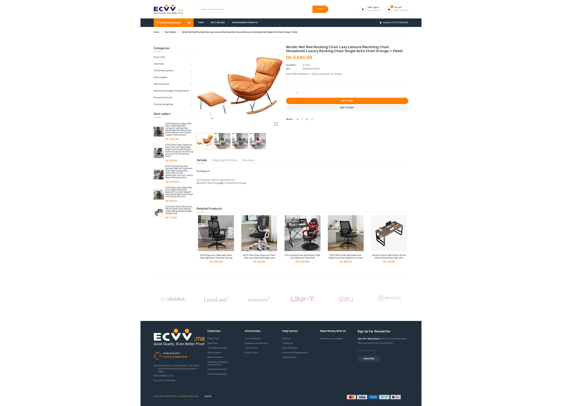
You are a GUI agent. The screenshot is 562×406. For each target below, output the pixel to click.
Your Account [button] (374, 10)
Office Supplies (214, 352)
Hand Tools (212, 343)
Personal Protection (216, 369)
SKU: (288, 69)
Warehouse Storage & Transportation (217, 363)
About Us (286, 338)
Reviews (248, 160)
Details (202, 160)
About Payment (290, 348)
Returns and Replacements (295, 352)
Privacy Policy (251, 352)
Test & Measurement (217, 348)
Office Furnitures (215, 357)
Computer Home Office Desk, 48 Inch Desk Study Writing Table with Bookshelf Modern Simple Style (178, 210)
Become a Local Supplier (331, 338)
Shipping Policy (289, 357)
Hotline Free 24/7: (171, 353)
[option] (205, 141)
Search (207, 396)
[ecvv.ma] (168, 7)
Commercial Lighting (217, 374)
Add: (156, 365)
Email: (156, 376)
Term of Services (253, 338)
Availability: (291, 65)
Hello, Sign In (373, 7)
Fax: (156, 380)
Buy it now (347, 101)
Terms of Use (251, 348)
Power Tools (159, 57)
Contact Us (287, 343)
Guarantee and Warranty (256, 343)
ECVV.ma (175, 396)
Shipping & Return (225, 160)
